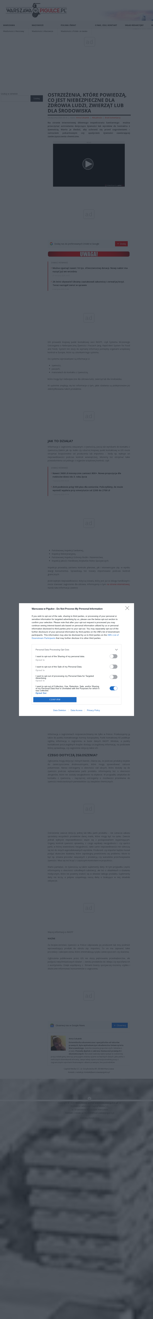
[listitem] (76, 649)
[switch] (113, 656)
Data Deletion (59, 710)
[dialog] (76, 659)
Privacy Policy (93, 710)
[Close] (128, 609)
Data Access (76, 710)
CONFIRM (55, 699)
